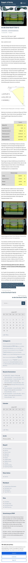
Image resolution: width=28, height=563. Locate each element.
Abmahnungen (9, 343)
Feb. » (7, 334)
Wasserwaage (12, 287)
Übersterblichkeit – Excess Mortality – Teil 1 (14, 377)
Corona (14, 348)
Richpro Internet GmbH (7, 357)
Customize (14, 556)
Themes (6, 463)
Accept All (14, 553)
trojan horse (20, 359)
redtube (23, 354)
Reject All (14, 560)
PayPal (12, 354)
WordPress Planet (8, 466)
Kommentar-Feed (8, 505)
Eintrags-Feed (7, 503)
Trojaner (15, 360)
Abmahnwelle (13, 343)
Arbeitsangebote (7, 346)
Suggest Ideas (7, 459)
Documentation (8, 448)
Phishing (15, 354)
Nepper (5, 354)
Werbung (21, 363)
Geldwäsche (9, 352)
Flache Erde (4, 30)
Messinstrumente (20, 285)
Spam (19, 357)
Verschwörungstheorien (13, 30)
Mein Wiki (6, 455)
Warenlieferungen (16, 363)
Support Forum (7, 461)
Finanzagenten (5, 350)
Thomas (10, 32)
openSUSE (8, 354)
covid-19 (17, 348)
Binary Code (19, 346)
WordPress (5, 365)
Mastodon (6, 454)
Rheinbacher (7, 490)
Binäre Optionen (9, 348)
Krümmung (9, 285)
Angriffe (20, 343)
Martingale (15, 352)
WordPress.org (7, 507)
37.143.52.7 (4, 343)
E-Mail (20, 348)
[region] (14, 552)
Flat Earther (20, 283)
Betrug (15, 346)
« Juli (4, 334)
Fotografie (21, 350)
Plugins (6, 457)
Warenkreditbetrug (9, 363)
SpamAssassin (5, 359)
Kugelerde (14, 285)
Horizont (3, 285)
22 (23, 325)
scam (16, 357)
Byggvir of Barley (7, 2)
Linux (13, 352)
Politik (21, 354)
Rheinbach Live (7, 488)
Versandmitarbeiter (14, 362)
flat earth (15, 283)
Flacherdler (10, 283)
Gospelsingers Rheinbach (10, 486)
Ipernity (6, 450)
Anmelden (6, 501)
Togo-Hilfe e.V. (7, 491)
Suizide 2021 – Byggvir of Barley (11, 375)
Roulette (13, 357)
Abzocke (17, 343)
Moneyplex (19, 352)
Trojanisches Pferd (6, 362)
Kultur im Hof (7, 452)
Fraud (4, 352)
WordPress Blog (8, 464)
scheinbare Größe (5, 287)
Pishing (18, 354)
